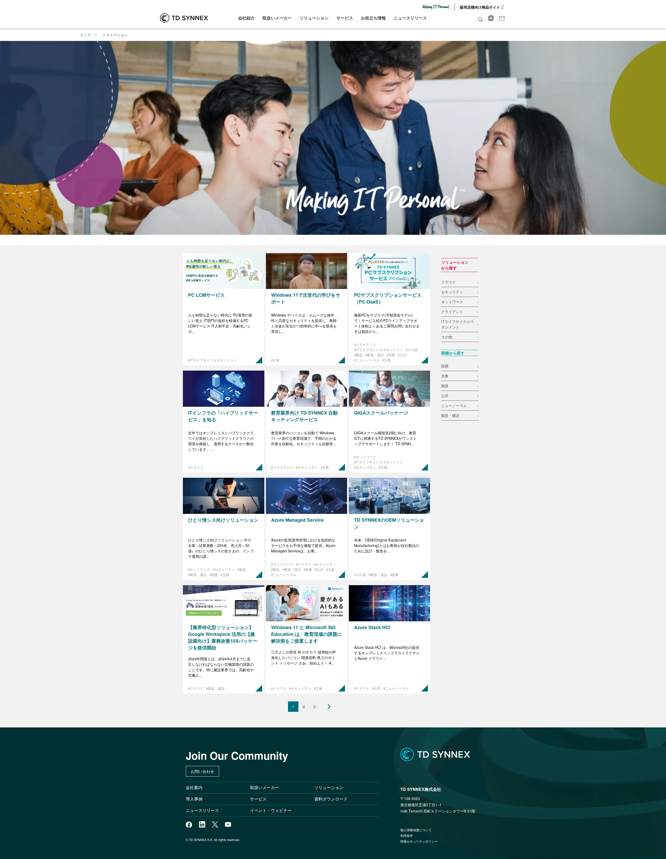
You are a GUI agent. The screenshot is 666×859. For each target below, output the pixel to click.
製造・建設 (450, 415)
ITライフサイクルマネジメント (457, 324)
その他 (446, 336)
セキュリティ (452, 291)
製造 (445, 385)
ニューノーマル (454, 405)
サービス (344, 18)
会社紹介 (246, 18)
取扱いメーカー (277, 18)
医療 (445, 366)
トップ (85, 34)
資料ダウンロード (331, 799)
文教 (445, 375)
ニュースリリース (410, 18)
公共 (445, 395)
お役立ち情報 (373, 18)
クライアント (452, 311)
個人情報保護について (416, 830)
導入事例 (194, 799)
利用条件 (406, 835)
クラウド (448, 282)
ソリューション (314, 18)
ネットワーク (452, 301)
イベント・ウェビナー (271, 810)
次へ (325, 706)
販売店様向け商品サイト (480, 7)
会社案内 (194, 787)
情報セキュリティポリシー (419, 841)
